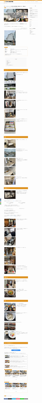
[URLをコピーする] (0, 204)
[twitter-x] (34, 0)
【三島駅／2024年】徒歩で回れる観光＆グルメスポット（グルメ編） (17, 367)
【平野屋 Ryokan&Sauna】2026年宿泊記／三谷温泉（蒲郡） (34, 10)
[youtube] (36, 0)
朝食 (30, 33)
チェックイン (8, 60)
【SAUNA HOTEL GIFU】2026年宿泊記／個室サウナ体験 (34, 15)
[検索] (37, 0)
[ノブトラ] (8, 1)
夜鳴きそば (31, 32)
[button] (0, 198)
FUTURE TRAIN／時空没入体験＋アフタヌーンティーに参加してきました (34, 17)
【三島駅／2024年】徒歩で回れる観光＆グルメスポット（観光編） (17, 362)
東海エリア (10, 7)
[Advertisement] (33, 39)
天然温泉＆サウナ (9, 62)
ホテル (5, 7)
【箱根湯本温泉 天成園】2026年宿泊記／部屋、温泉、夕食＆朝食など (33, 13)
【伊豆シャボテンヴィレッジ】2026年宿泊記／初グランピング (34, 11)
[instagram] (35, 0)
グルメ (30, 22)
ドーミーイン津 (9, 222)
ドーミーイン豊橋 (14, 222)
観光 (30, 26)
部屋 (7, 61)
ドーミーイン (8, 7)
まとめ (30, 21)
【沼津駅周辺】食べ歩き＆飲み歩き (13, 372)
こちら (13, 48)
